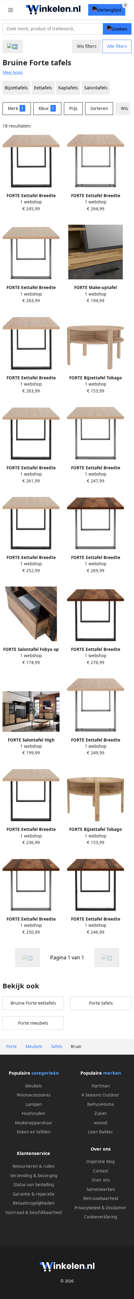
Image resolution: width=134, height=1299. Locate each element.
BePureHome (100, 1104)
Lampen (34, 1104)
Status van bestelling (33, 1184)
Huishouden (33, 1113)
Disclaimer (116, 1208)
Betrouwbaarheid (100, 1198)
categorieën (45, 1073)
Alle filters (117, 46)
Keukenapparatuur (33, 1123)
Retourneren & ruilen (33, 1166)
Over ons (101, 1180)
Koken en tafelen (33, 1132)
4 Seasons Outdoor (100, 1095)
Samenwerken (100, 1189)
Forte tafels (101, 1003)
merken (112, 1073)
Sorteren (99, 108)
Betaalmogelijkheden (34, 1203)
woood (100, 1123)
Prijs (73, 108)
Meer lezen (13, 72)
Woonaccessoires (33, 1095)
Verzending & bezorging (33, 1175)
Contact (100, 1171)
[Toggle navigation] (10, 9)
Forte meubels (33, 1023)
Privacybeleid (87, 1208)
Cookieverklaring (100, 1217)
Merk (16, 108)
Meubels (33, 1086)
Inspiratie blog (100, 1161)
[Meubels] (12, 46)
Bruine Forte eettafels (33, 1003)
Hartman (101, 1086)
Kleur (47, 108)
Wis (124, 108)
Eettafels (43, 88)
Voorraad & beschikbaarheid (33, 1212)
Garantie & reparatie (34, 1194)
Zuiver (100, 1113)
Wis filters (86, 46)
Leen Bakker (100, 1132)
